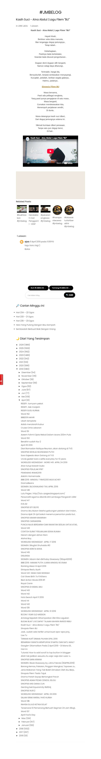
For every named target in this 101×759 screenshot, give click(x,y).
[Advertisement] (50, 185)
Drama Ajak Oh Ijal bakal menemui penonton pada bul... (48, 514)
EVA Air (24, 503)
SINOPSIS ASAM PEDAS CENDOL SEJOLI (38, 680)
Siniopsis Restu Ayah (31, 569)
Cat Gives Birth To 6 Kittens (34, 576)
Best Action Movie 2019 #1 (33, 580)
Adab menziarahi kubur (32, 424)
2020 (21, 365)
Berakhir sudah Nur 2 (31, 441)
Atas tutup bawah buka (32, 465)
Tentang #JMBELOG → (61, 288)
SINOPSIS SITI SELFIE (30, 507)
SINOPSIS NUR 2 (28, 690)
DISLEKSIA (25, 555)
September (27, 382)
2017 (21, 732)
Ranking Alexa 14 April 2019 (33, 566)
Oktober (26, 379)
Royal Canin (27, 583)
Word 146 (25, 528)
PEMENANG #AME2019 (31, 472)
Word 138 (25, 701)
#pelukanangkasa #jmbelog (45, 218)
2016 (21, 735)
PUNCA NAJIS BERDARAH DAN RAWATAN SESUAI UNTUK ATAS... (49, 524)
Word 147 (25, 500)
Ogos (24, 386)
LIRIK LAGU (23, 26)
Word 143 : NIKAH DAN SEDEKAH (35, 573)
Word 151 (25, 431)
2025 (21, 348)
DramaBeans (27, 483)
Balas (27, 249)
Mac (24, 718)
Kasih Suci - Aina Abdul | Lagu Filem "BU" (43, 19)
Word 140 (25, 604)
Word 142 (25, 593)
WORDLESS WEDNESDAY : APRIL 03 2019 (38, 694)
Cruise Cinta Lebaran (31, 427)
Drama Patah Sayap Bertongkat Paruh (40, 676)
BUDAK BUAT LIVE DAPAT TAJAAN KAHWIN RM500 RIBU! (46, 621)
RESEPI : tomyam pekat (32, 403)
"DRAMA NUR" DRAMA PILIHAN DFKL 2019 (39, 638)
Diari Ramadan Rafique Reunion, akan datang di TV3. (46, 448)
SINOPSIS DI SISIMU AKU (32, 586)
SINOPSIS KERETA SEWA (31, 548)
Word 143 (25, 590)
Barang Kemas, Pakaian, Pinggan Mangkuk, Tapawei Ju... (48, 666)
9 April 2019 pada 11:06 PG (42, 241)
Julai (24, 389)
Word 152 (25, 414)
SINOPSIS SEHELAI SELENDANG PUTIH (37, 452)
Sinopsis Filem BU (50, 87)
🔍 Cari (69, 295)
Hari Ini (24, 649)
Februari (26, 721)
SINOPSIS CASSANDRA (31, 521)
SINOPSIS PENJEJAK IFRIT (32, 469)
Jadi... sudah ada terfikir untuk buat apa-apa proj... (45, 631)
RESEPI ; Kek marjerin (30, 407)
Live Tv (24, 635)
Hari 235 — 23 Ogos (25, 320)
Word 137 (25, 711)
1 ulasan (34, 26)
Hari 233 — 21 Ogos (24, 316)
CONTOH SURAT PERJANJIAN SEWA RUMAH (40, 531)
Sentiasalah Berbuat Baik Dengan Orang (36, 329)
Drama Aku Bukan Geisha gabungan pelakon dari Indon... (49, 510)
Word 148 (25, 490)
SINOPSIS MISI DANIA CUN (32, 683)
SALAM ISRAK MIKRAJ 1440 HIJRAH (36, 697)
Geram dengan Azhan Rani (34, 535)
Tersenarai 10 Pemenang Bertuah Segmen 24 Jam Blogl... (48, 708)
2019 (21, 369)
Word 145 (25, 552)
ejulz (27, 241)
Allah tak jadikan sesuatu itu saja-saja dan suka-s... (46, 656)
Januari (25, 725)
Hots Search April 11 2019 (32, 597)
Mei (23, 396)
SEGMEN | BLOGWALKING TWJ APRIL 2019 (39, 486)
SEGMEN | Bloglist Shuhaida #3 (35, 545)
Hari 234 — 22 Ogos (25, 312)
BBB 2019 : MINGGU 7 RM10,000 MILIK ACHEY (41, 479)
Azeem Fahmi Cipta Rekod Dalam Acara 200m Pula (46, 434)
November (27, 376)
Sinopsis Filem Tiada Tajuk (33, 673)
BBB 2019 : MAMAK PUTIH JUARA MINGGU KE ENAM (44, 562)
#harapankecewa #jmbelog (57, 220)
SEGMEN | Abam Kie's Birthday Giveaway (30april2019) (46, 559)
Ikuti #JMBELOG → (38, 288)
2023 (21, 355)
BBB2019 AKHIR (27, 417)
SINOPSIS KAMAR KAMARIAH (33, 517)
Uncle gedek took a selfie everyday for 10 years (43, 459)
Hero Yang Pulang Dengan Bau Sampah (35, 325)
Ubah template (28, 420)
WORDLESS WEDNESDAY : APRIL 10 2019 (38, 611)
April (24, 400)
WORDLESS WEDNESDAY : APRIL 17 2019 (38, 542)
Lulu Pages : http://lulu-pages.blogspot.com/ (43, 493)
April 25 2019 (26, 445)
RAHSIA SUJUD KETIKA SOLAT (34, 704)
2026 (21, 344)
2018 (21, 728)
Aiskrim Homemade (30, 476)
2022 (21, 358)
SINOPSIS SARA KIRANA (31, 659)
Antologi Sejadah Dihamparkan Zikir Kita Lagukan (45, 618)
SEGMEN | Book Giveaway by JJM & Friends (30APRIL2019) (48, 663)
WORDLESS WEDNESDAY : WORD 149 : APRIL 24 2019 (44, 462)
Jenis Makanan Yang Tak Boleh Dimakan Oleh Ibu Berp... (48, 669)
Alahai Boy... (26, 538)
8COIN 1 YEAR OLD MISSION (33, 614)
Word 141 (25, 600)
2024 (21, 351)
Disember (26, 372)
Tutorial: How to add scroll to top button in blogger (45, 652)
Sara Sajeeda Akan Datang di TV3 (37, 455)
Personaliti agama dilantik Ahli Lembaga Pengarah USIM (48, 497)
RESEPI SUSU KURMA (30, 410)
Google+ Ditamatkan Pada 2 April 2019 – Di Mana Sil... (46, 645)
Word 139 (25, 607)
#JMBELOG (50, 12)
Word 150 (25, 438)
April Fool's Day (28, 714)
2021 (21, 362)
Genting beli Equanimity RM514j (36, 687)
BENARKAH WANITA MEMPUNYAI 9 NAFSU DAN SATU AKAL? (47, 642)
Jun (24, 393)
